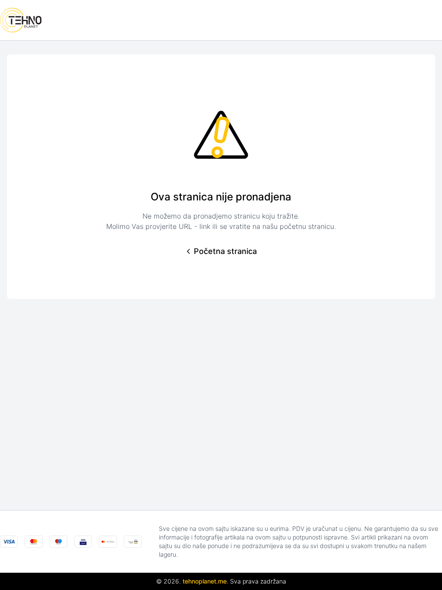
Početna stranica (225, 251)
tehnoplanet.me (205, 581)
